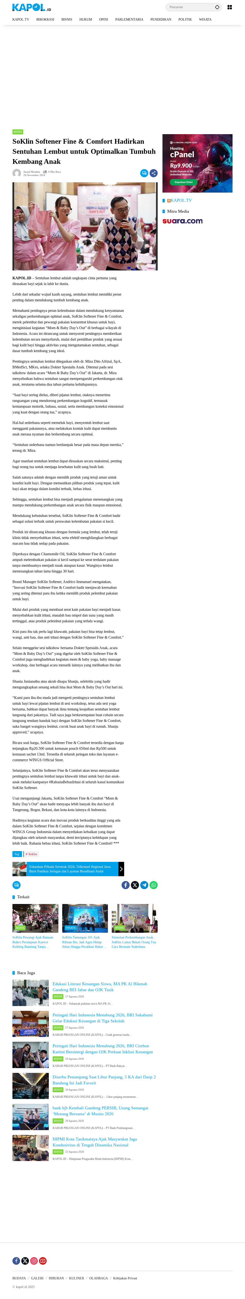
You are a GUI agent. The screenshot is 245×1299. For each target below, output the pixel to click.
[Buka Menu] (230, 7)
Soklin (32, 854)
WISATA (71, 927)
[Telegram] (144, 885)
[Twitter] (135, 885)
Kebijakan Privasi (125, 1278)
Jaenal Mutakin (31, 172)
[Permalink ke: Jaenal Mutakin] (17, 173)
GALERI (37, 1278)
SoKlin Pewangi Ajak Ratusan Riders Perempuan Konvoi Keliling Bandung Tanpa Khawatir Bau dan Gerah (32, 942)
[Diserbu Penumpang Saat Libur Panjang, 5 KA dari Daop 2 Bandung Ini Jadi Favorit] (30, 1086)
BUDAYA (19, 1278)
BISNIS (18, 131)
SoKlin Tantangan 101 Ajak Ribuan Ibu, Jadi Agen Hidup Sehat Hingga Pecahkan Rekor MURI (82, 942)
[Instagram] (34, 1261)
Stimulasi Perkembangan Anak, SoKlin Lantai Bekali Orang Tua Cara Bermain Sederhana (134, 942)
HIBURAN (56, 1278)
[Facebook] (126, 885)
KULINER (76, 1278)
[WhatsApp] (154, 885)
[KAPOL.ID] (31, 7)
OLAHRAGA (98, 1278)
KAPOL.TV (181, 200)
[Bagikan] (154, 173)
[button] (217, 7)
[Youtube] (43, 1261)
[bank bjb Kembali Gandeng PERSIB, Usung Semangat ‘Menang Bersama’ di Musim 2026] (30, 1117)
